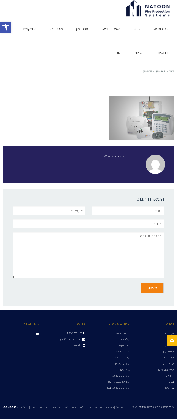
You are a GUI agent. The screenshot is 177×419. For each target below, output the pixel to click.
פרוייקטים (168, 363)
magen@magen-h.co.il (69, 339)
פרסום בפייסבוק (38, 407)
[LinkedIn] (37, 333)
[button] (5, 27)
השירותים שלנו (165, 345)
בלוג (171, 381)
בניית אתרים (92, 407)
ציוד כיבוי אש (122, 351)
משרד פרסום (107, 407)
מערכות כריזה (121, 363)
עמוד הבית (168, 333)
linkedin (78, 345)
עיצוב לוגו (120, 407)
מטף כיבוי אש (122, 357)
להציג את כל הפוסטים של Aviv (115, 156)
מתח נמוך (160, 71)
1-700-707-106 (75, 333)
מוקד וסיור (168, 357)
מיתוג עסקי (22, 407)
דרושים (170, 375)
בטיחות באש (123, 333)
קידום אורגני (71, 407)
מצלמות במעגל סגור (118, 381)
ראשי (171, 71)
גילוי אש (125, 339)
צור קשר (169, 388)
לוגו (82, 407)
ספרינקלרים (123, 345)
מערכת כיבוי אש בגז (118, 388)
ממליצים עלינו (166, 369)
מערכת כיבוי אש (120, 375)
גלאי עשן (125, 369)
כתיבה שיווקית (56, 407)
